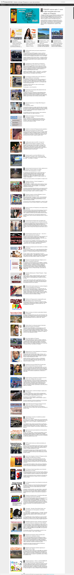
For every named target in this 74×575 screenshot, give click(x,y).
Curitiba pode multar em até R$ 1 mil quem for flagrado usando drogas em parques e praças (34, 142)
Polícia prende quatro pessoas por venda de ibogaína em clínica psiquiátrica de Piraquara (36, 286)
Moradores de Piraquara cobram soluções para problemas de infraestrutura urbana (35, 535)
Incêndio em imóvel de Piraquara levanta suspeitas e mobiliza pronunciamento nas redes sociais (36, 129)
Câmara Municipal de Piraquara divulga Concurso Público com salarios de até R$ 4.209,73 (35, 404)
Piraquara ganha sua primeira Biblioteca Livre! (34, 155)
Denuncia (15, 4)
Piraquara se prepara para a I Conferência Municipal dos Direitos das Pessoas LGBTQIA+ (36, 496)
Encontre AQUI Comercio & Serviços (29, 4)
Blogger (48, 574)
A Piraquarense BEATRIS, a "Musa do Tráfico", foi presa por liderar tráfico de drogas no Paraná (30, 43)
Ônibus (42, 4)
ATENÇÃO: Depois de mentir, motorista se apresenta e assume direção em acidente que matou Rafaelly (36, 522)
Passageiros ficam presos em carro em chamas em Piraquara (57, 42)
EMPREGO (20, 4)
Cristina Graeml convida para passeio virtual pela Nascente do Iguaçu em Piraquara (35, 326)
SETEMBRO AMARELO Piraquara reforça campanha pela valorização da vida (17, 42)
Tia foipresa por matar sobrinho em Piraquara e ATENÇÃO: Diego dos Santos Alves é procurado (35, 64)
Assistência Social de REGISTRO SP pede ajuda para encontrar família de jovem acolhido (35, 365)
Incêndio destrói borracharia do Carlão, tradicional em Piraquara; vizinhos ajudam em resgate (36, 169)
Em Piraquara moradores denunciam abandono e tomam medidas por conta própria (35, 77)
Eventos (38, 4)
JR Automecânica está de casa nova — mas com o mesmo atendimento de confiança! (35, 234)
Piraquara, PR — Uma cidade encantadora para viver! (44, 42)
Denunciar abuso (51, 574)
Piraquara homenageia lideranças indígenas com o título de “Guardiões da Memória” (35, 260)
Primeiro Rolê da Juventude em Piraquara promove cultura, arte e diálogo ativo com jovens (35, 378)
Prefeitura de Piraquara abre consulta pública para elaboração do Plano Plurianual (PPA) (35, 299)
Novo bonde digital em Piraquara (32, 338)
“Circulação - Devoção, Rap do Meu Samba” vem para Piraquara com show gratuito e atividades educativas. (35, 510)
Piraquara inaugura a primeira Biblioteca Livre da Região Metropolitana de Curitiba (35, 195)
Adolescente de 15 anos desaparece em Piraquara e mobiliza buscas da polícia (36, 352)
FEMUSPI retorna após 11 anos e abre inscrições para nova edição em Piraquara (53, 11)
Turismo (49, 4)
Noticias (45, 4)
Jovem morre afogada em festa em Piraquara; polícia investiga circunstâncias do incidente (36, 456)
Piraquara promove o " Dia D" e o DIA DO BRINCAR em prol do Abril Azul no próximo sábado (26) (36, 561)
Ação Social (10, 4)
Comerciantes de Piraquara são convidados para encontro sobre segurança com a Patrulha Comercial (36, 221)
